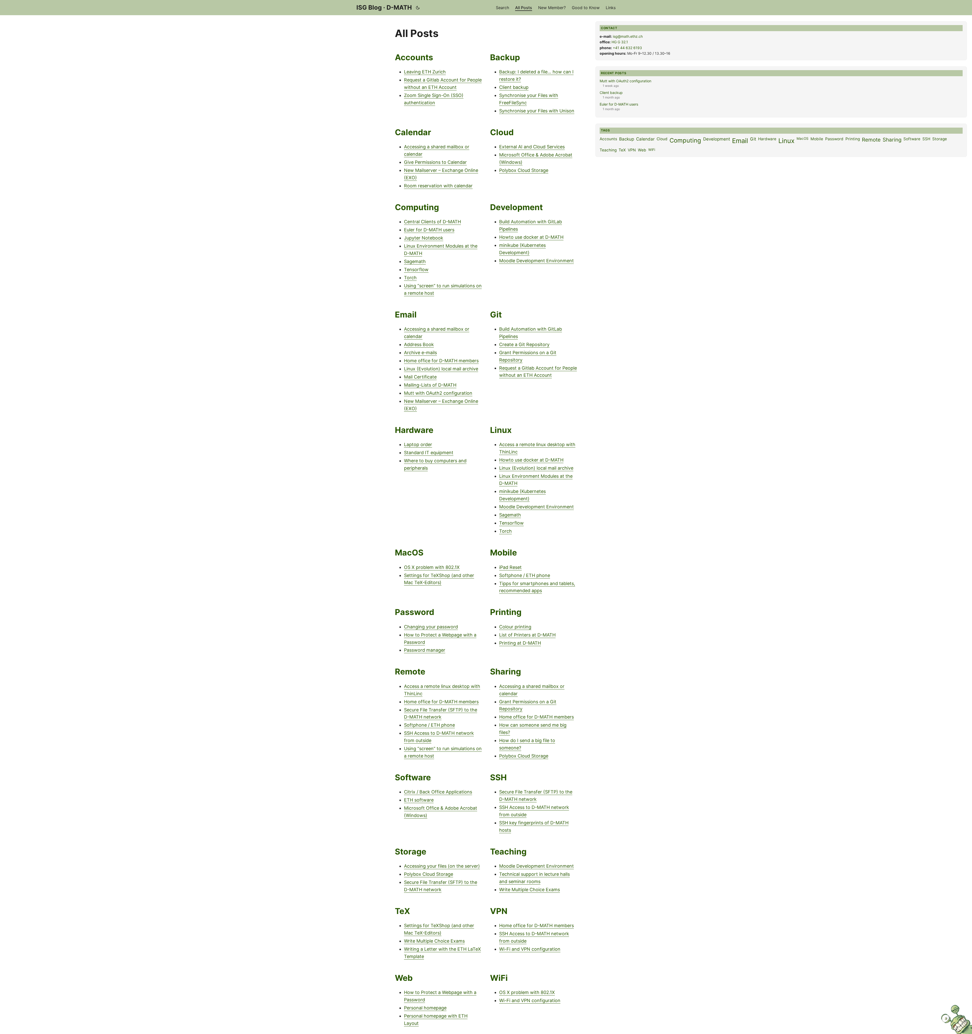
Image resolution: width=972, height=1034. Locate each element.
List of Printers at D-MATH (527, 635)
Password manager (424, 650)
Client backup (514, 87)
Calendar (413, 132)
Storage (410, 852)
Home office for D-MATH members (441, 360)
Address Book (419, 344)
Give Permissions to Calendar (435, 162)
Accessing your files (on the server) (442, 866)
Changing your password (431, 626)
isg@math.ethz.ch (628, 36)
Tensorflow (416, 269)
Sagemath (415, 261)
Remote (410, 672)
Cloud (502, 132)
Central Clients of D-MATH (432, 221)
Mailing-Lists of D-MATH (430, 385)
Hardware (414, 430)
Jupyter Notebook (423, 238)
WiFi (499, 978)
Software (413, 777)
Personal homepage (425, 1007)
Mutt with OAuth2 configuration (438, 393)
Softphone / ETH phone (524, 575)
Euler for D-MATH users (429, 229)
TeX (402, 911)
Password (414, 612)
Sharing (505, 672)
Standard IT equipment (428, 452)
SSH (498, 777)
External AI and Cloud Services (532, 146)
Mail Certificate (420, 377)
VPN (499, 911)
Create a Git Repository (524, 344)
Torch (410, 277)
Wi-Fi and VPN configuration (529, 949)
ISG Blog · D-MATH (384, 7)
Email (406, 315)
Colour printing (515, 626)
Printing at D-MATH (520, 643)
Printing (505, 612)
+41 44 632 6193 (627, 48)
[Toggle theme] (418, 7)
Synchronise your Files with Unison (536, 110)
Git (496, 315)
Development (516, 207)
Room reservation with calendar (438, 185)
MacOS (409, 553)
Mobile (503, 553)
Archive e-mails (420, 352)
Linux (501, 430)
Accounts (414, 57)
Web (404, 978)
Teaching (508, 852)
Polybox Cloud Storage (523, 170)
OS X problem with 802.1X (432, 567)
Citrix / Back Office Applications (438, 791)
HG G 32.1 (620, 42)
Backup (505, 57)
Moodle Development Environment (536, 260)
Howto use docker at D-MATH (531, 237)
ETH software (419, 800)
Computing (417, 207)
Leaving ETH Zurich (425, 71)
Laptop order (418, 444)
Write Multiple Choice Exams (529, 889)
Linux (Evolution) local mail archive (441, 368)
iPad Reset (510, 567)
